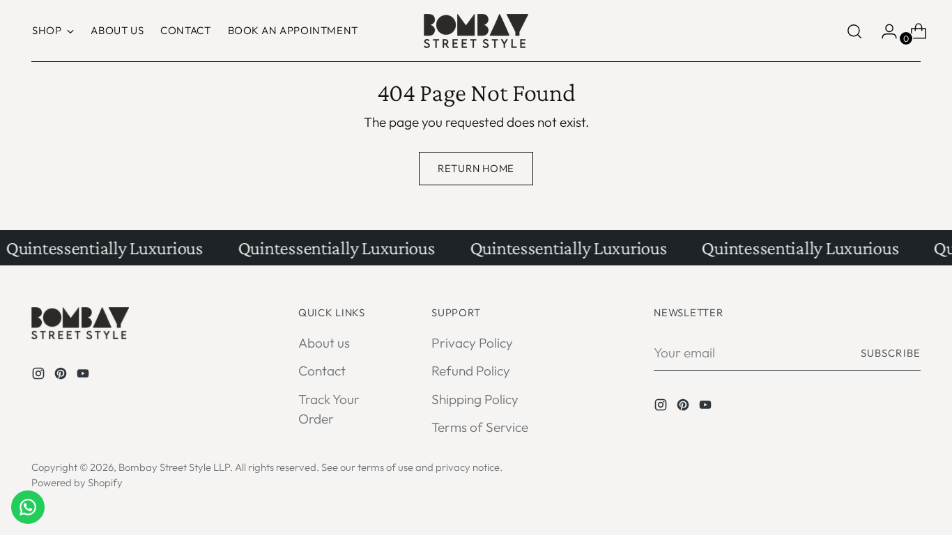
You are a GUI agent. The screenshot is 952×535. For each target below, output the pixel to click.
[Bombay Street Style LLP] (476, 31)
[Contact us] (28, 507)
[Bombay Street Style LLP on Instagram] (39, 376)
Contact (322, 370)
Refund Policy (470, 370)
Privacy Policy (472, 342)
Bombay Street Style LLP (174, 467)
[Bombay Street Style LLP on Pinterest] (62, 376)
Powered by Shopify (77, 482)
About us (324, 342)
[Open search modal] (854, 31)
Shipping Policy (475, 399)
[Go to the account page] (884, 31)
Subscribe (891, 352)
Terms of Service (479, 427)
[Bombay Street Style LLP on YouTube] (84, 376)
